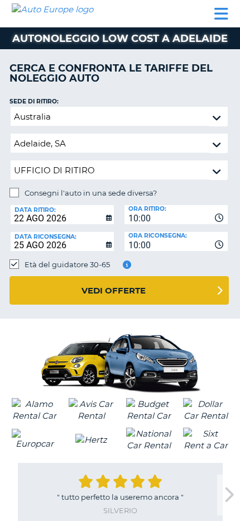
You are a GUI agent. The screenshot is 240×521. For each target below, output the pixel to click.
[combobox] (176, 214)
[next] (228, 495)
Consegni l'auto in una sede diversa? (91, 192)
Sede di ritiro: (34, 101)
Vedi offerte (113, 290)
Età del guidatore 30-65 (67, 264)
